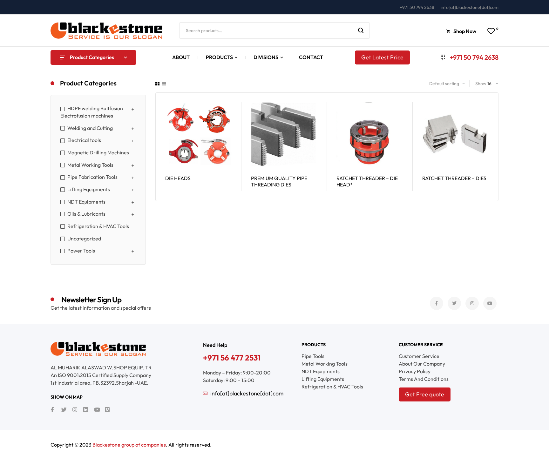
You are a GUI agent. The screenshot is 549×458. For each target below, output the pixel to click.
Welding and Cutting (90, 128)
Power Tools (81, 250)
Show (480, 83)
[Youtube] (490, 303)
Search (361, 30)
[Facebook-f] (436, 303)
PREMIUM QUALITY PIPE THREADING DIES (279, 181)
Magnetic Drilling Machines (98, 152)
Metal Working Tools (90, 165)
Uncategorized (84, 238)
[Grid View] (157, 84)
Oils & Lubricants (86, 214)
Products (314, 344)
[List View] (164, 84)
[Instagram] (472, 303)
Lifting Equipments (88, 189)
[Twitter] (454, 303)
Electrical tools (84, 140)
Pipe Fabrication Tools (92, 177)
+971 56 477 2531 (232, 357)
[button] (462, 31)
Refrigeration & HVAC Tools (98, 226)
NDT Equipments (86, 202)
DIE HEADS (178, 178)
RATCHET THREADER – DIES (454, 178)
